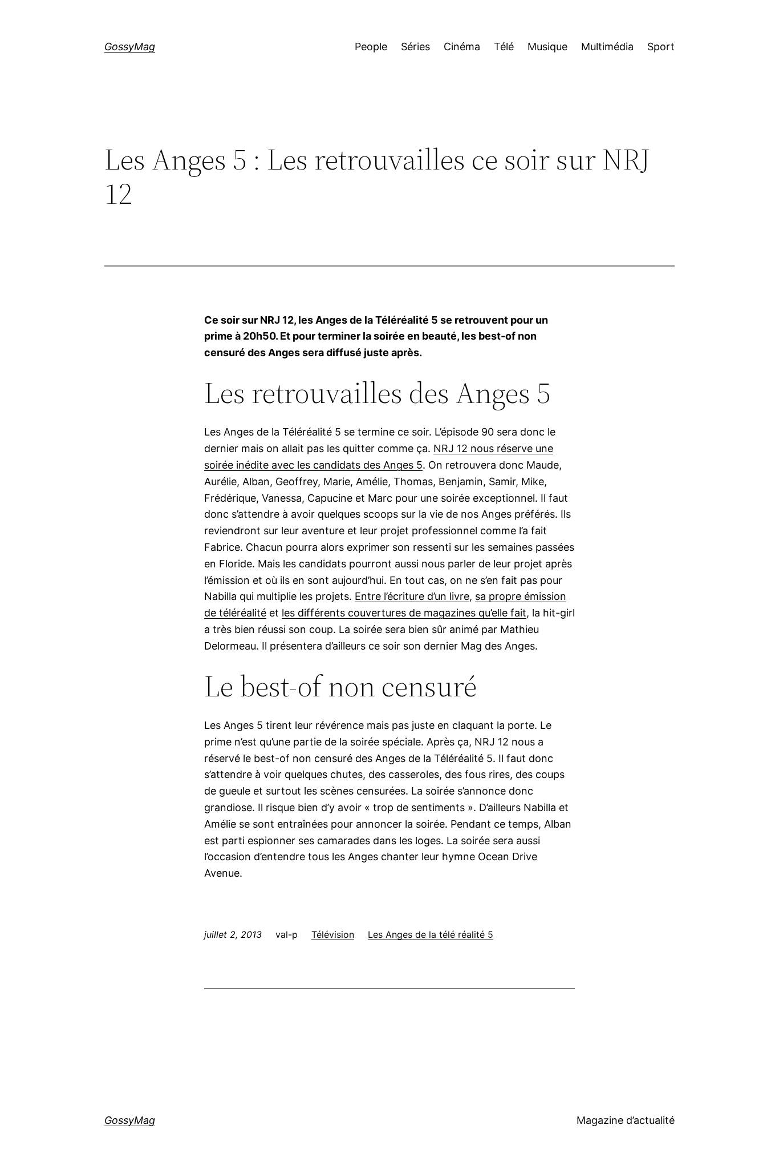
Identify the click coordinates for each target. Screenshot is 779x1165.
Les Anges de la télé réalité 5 (430, 934)
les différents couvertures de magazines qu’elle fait (404, 613)
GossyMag (129, 47)
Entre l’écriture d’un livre (412, 596)
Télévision (332, 934)
